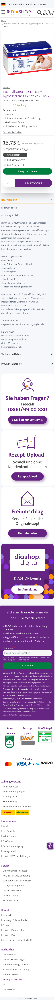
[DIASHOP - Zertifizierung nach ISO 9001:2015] (9, 732)
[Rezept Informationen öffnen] (26, 149)
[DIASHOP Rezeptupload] (26, 452)
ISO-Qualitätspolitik (13, 877)
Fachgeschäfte (16, 4)
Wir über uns (9, 828)
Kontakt (7, 907)
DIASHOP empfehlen (13, 922)
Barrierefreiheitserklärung (16, 961)
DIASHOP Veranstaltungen (16, 848)
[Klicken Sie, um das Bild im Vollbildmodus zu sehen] (27, 56)
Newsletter (9, 917)
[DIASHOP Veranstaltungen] (26, 562)
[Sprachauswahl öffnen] (3, 4)
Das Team (8, 833)
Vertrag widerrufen (12, 971)
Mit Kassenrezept (16, 160)
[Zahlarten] (26, 755)
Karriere (7, 818)
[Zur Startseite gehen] (19, 13)
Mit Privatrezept (15, 165)
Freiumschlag (10, 793)
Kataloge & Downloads (15, 912)
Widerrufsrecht (11, 966)
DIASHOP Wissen (12, 882)
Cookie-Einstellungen (14, 951)
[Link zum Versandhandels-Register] (43, 729)
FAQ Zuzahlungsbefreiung (16, 867)
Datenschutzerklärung (12, 707)
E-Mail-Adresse (8, 638)
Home (3, 21)
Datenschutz (9, 946)
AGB (5, 976)
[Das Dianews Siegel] (26, 732)
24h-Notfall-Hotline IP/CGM (17, 932)
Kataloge (31, 4)
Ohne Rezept (13, 154)
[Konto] (45, 12)
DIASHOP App (10, 927)
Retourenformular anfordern (17, 798)
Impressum (9, 981)
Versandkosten (10, 778)
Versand (40, 143)
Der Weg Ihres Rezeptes (15, 863)
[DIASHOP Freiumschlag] (26, 507)
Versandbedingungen (14, 783)
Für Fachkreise (10, 892)
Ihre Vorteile (9, 823)
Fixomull (6, 87)
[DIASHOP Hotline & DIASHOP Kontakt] (26, 398)
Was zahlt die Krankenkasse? (18, 872)
